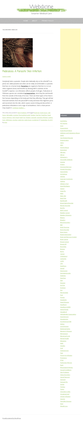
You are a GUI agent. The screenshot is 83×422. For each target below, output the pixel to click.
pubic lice (21, 120)
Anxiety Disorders (65, 169)
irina (5, 122)
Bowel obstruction (65, 234)
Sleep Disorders (65, 375)
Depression (63, 271)
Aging (62, 143)
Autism (62, 189)
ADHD (62, 135)
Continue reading (18, 108)
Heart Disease (64, 302)
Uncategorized (64, 394)
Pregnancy (63, 358)
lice (24, 117)
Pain (61, 353)
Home (25, 21)
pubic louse (27, 120)
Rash (61, 365)
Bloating (62, 220)
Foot (61, 295)
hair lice (38, 115)
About (34, 21)
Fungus (62, 297)
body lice (37, 113)
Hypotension (64, 319)
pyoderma (35, 120)
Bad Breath (63, 201)
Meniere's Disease (66, 331)
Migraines (63, 341)
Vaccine (62, 399)
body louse (43, 113)
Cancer (62, 254)
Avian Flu (63, 191)
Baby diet (63, 196)
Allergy (62, 155)
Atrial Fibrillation (65, 186)
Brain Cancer (64, 239)
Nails (61, 343)
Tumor (62, 389)
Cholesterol (63, 256)
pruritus (15, 120)
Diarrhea (63, 278)
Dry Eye (62, 285)
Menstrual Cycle (65, 336)
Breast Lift (63, 244)
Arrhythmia (63, 174)
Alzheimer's (63, 157)
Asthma (62, 181)
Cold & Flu (63, 259)
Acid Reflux (63, 121)
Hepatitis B (63, 312)
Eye (61, 290)
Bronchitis (63, 247)
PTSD (61, 360)
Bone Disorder (64, 230)
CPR (61, 263)
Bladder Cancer (65, 213)
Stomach (63, 380)
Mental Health (64, 338)
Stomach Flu (64, 382)
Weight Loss (64, 406)
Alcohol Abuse (64, 147)
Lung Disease (64, 326)
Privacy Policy (48, 21)
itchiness (9, 117)
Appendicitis (64, 172)
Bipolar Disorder (65, 205)
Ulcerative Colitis (65, 392)
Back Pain (63, 198)
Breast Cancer (64, 242)
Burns (62, 251)
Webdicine (41, 7)
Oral (61, 348)
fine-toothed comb (24, 115)
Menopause (64, 334)
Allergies (62, 152)
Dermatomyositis (65, 273)
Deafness (63, 266)
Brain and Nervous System (68, 237)
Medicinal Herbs (65, 329)
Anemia (62, 162)
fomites (33, 115)
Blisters (62, 218)
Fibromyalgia (64, 292)
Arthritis (62, 176)
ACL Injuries (63, 123)
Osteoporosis (64, 350)
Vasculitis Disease (65, 401)
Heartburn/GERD (65, 307)
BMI (61, 225)
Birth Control (64, 210)
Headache (63, 300)
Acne (61, 126)
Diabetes (63, 276)
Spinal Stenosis (65, 377)
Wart (61, 404)
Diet (61, 280)
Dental (62, 268)
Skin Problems (22, 113)
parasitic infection (42, 117)
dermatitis (9, 115)
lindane (28, 117)
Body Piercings (64, 227)
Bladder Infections (65, 215)
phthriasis (9, 120)
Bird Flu (62, 208)
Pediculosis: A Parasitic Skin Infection (22, 71)
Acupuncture (64, 128)
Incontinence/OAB (65, 321)
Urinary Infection (65, 396)
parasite (33, 117)
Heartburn (63, 305)
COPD (62, 261)
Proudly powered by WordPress (11, 418)
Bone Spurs (63, 232)
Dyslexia (62, 288)
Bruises (62, 249)
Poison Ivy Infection (66, 355)
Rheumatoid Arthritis (66, 367)
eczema (15, 115)
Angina (62, 164)
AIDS (61, 145)
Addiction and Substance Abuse (70, 133)
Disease (62, 283)
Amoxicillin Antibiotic (66, 160)
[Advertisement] (70, 59)
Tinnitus (62, 387)
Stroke (62, 384)
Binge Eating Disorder (66, 203)
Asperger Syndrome (66, 179)
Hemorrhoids (64, 309)
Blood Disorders (65, 222)
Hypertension (64, 317)
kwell (21, 117)
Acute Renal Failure (66, 131)
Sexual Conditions (65, 370)
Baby (61, 193)
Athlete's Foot (64, 184)
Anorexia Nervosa (65, 167)
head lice (44, 115)
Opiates (62, 346)
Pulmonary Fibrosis (66, 363)
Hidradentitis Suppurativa (68, 314)
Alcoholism (63, 150)
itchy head (16, 117)
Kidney (62, 324)
